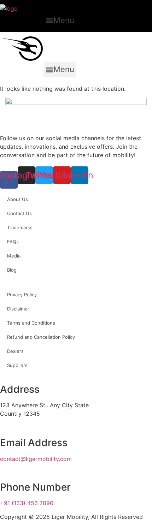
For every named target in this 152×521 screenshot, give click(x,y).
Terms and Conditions (31, 323)
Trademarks (20, 227)
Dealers (15, 351)
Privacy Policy (22, 294)
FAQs (13, 241)
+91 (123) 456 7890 (26, 503)
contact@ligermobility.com (36, 458)
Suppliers (17, 365)
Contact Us (19, 213)
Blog (12, 270)
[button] (59, 20)
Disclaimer (18, 309)
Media (14, 256)
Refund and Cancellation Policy (41, 337)
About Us (17, 199)
